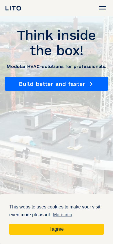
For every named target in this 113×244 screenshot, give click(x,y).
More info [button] (62, 214)
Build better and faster (53, 83)
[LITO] (13, 8)
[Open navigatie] (102, 8)
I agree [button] (57, 229)
